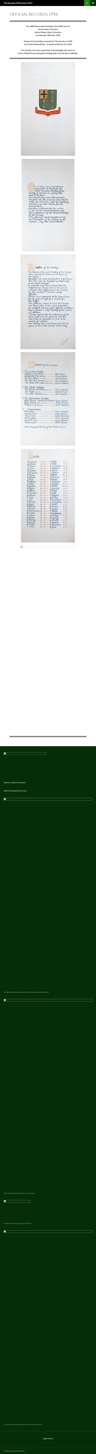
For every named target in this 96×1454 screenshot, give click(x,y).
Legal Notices (48, 1438)
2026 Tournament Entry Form (15, 791)
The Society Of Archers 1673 (18, 3)
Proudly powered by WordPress (14, 1451)
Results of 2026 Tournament (15, 782)
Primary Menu (93, 3)
